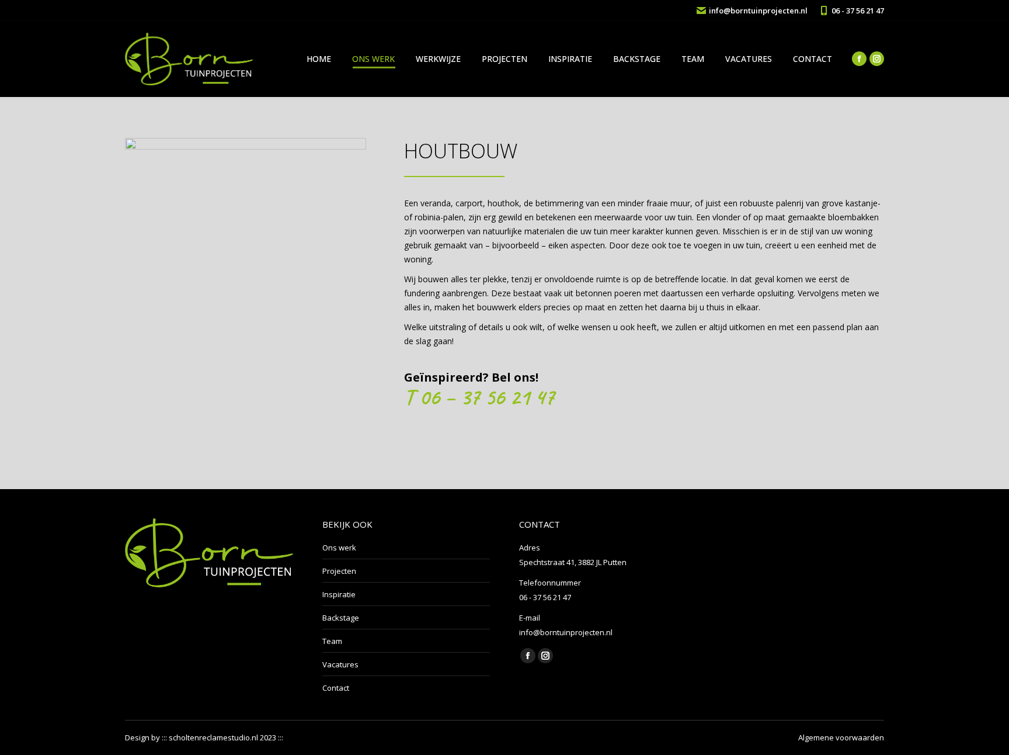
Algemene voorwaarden (841, 737)
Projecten (339, 571)
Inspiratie (339, 594)
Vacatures (340, 664)
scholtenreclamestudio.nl (213, 737)
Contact (335, 688)
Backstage (340, 617)
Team (332, 641)
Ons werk (339, 547)
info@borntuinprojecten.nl (758, 10)
